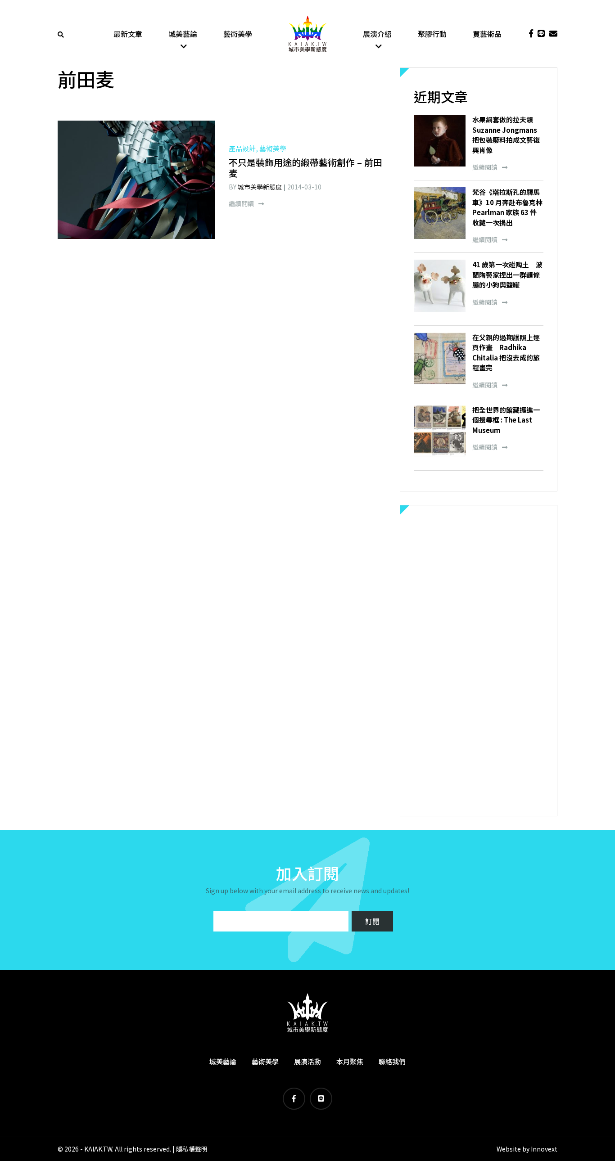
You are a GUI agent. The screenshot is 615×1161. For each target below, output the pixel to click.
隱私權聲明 (192, 1148)
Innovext (544, 1148)
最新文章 (127, 33)
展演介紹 (377, 33)
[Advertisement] (478, 661)
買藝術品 (487, 33)
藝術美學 (237, 33)
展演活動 (307, 1061)
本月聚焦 (349, 1061)
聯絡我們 (392, 1061)
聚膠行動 (432, 33)
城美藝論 (182, 33)
